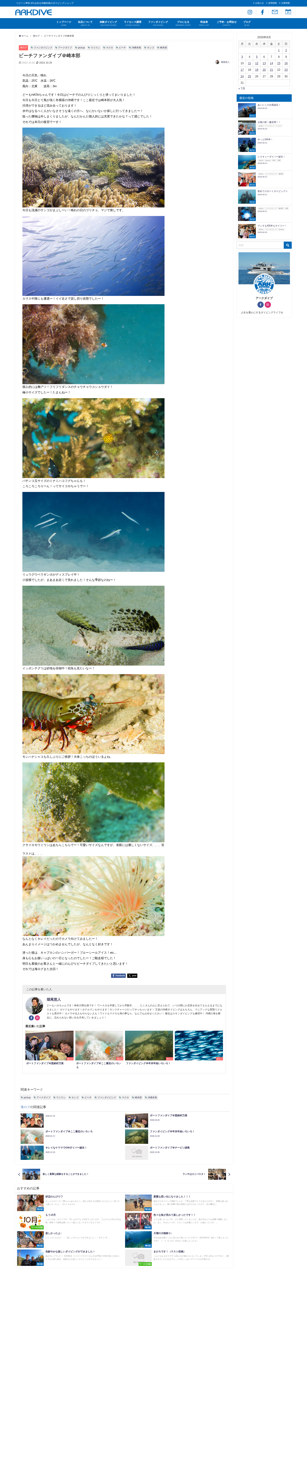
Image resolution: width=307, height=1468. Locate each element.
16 (286, 63)
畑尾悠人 (225, 62)
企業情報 (285, 3)
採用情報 (272, 3)
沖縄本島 (136, 47)
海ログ (23, 47)
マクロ (109, 47)
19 (256, 69)
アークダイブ (65, 47)
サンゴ (150, 47)
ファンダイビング (43, 47)
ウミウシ (95, 47)
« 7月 (241, 88)
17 (242, 69)
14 (271, 63)
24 (242, 76)
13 (264, 63)
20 (264, 69)
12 (256, 63)
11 (249, 63)
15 (278, 63)
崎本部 (163, 47)
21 (271, 69)
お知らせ (259, 3)
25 (249, 76)
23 (286, 69)
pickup (81, 47)
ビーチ (122, 47)
